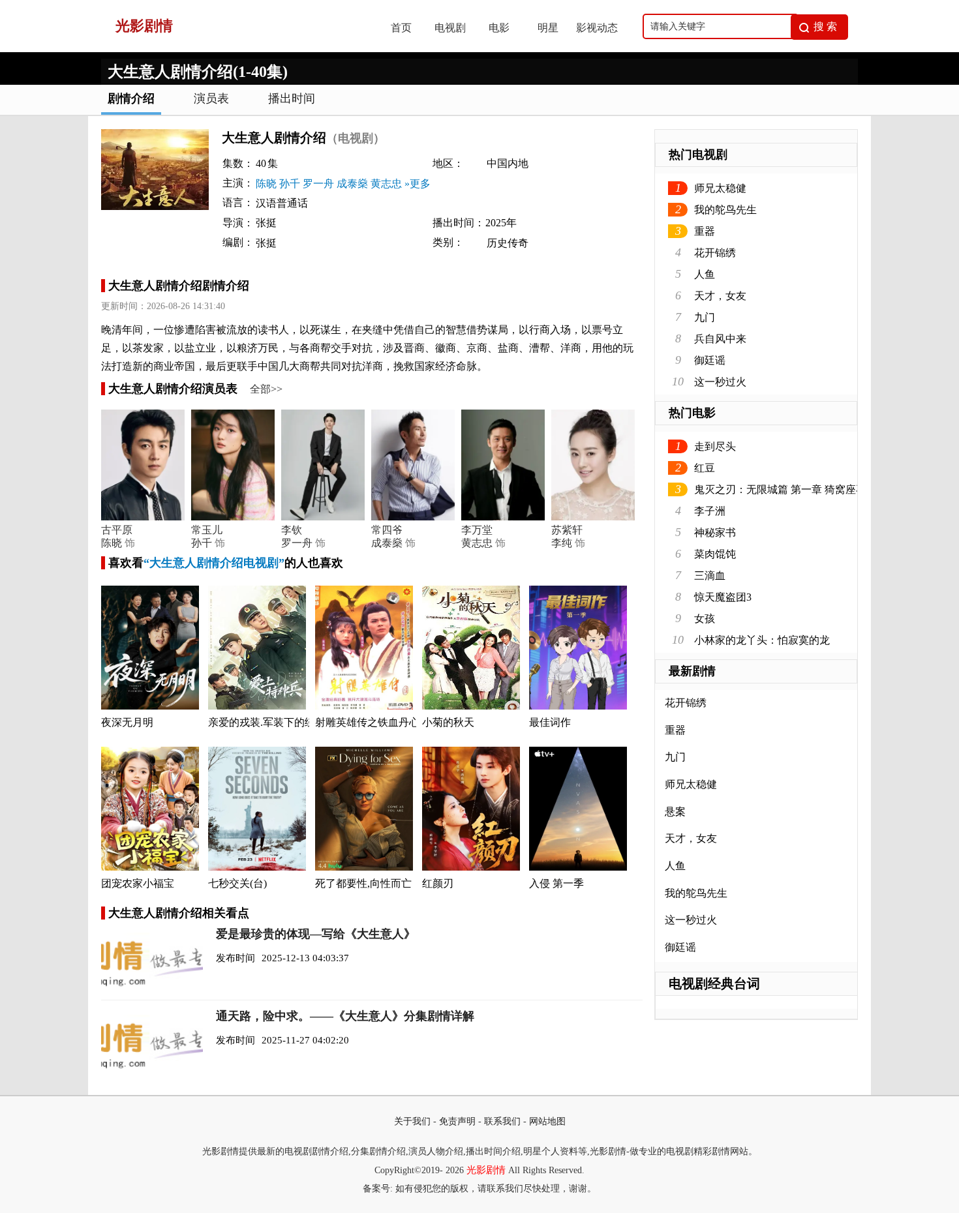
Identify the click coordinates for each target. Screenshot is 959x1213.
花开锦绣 (715, 252)
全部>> (266, 389)
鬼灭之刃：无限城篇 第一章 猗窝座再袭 (785, 489)
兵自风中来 (720, 338)
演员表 (211, 98)
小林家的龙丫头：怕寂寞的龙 (762, 640)
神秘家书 (715, 532)
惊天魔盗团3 (723, 597)
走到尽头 (715, 446)
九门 (704, 317)
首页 (401, 27)
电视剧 (450, 27)
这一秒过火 (720, 381)
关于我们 (412, 1121)
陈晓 (266, 183)
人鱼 (704, 274)
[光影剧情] (232, 48)
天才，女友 (720, 295)
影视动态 (597, 27)
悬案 (675, 811)
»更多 (417, 183)
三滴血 (709, 575)
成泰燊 (352, 183)
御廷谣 (709, 360)
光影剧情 (486, 1170)
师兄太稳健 (720, 188)
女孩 (704, 618)
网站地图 (547, 1121)
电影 (499, 27)
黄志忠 (386, 183)
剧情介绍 (131, 98)
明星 (548, 27)
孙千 (289, 183)
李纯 (561, 542)
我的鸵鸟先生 (725, 209)
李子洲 (709, 511)
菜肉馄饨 (715, 554)
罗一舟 (318, 183)
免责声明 (457, 1121)
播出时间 (291, 98)
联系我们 (502, 1121)
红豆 (704, 467)
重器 (704, 231)
